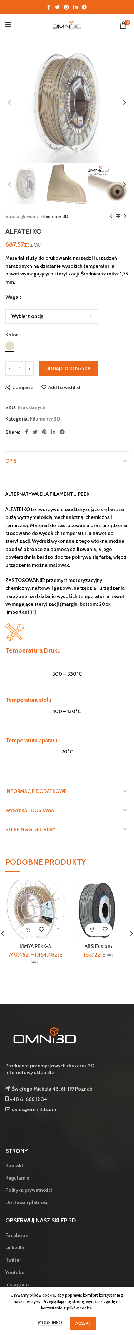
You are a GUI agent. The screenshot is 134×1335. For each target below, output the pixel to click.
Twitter (13, 1260)
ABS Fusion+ (99, 946)
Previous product (110, 216)
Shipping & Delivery (30, 829)
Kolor (12, 334)
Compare (22, 387)
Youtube (14, 1272)
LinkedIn (14, 1247)
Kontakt (14, 1165)
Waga (12, 296)
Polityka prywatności (28, 1190)
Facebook (16, 1235)
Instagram (17, 1284)
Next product (125, 216)
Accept (83, 1323)
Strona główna (20, 216)
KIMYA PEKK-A (35, 946)
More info (50, 1322)
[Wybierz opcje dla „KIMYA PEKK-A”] (29, 929)
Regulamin (17, 1178)
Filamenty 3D (54, 216)
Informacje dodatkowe (36, 791)
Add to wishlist (64, 387)
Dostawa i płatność (26, 1202)
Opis (11, 461)
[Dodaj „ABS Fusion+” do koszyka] (92, 929)
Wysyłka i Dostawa (29, 810)
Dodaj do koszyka (68, 368)
